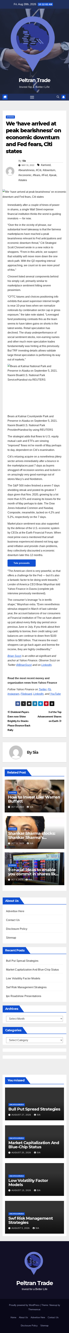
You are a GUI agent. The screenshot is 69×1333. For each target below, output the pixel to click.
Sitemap (11, 937)
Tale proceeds (22, 563)
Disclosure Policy (16, 928)
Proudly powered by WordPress (24, 1305)
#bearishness (26, 170)
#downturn (49, 170)
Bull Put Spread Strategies (22, 960)
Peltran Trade (34, 80)
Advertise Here (15, 911)
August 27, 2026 (22, 1115)
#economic (24, 175)
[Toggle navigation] (32, 97)
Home (13, 1317)
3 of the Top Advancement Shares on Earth (49, 716)
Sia (24, 160)
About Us (23, 1317)
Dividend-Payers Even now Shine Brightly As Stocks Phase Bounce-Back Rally (19, 721)
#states (22, 180)
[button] (58, 97)
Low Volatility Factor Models (23, 978)
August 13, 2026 (22, 1190)
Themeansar (34, 1309)
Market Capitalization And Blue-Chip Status (32, 969)
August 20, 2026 (22, 1152)
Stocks (10, 117)
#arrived (46, 165)
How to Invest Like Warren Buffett (34, 799)
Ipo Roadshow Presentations (23, 996)
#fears (36, 175)
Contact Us (13, 920)
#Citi (38, 170)
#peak (52, 175)
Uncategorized (16, 1105)
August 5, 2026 (21, 1228)
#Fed (45, 175)
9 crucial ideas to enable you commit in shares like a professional (33, 874)
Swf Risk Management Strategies (26, 987)
